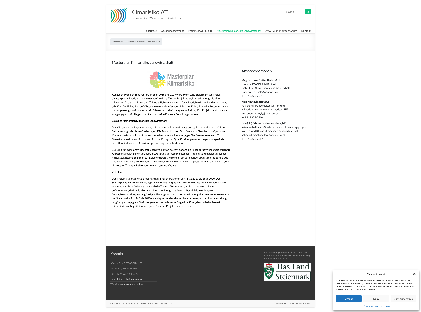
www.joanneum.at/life (131, 284)
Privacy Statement (371, 306)
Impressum (385, 306)
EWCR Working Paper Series (281, 30)
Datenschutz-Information (299, 303)
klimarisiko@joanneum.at (130, 279)
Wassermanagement (172, 30)
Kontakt (306, 30)
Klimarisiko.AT (149, 12)
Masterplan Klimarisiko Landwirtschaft (239, 30)
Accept (349, 298)
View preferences (403, 298)
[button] (414, 274)
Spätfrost (151, 30)
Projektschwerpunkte (200, 30)
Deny (376, 298)
